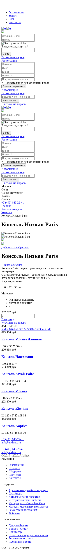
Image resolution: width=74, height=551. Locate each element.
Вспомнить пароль (12, 57)
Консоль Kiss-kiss (14, 408)
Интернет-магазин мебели (25, 500)
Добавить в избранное (15, 247)
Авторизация (9, 89)
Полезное (14, 468)
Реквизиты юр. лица (21, 538)
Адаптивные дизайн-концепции (28, 490)
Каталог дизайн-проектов (24, 496)
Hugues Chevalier (11, 264)
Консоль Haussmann (17, 357)
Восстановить (10, 100)
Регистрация (9, 60)
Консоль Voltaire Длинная (21, 339)
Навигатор (15, 531)
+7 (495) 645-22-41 (12, 202)
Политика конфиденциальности (28, 535)
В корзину (7, 319)
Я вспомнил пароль (13, 104)
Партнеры (15, 474)
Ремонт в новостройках (23, 509)
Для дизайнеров (18, 525)
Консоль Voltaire (14, 391)
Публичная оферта (20, 541)
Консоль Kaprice (14, 426)
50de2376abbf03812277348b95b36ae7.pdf (26, 329)
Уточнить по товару (13, 322)
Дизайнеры (15, 493)
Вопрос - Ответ (18, 528)
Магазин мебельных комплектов (28, 506)
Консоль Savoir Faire (17, 374)
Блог (11, 18)
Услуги (13, 15)
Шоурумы (15, 471)
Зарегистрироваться (14, 86)
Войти (6, 54)
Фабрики (14, 513)
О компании (16, 12)
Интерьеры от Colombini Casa (27, 503)
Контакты (15, 22)
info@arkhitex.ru (11, 442)
